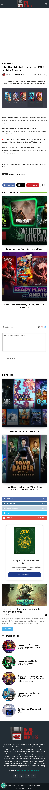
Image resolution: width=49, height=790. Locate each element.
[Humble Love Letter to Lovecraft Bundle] (24, 220)
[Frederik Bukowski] (4, 74)
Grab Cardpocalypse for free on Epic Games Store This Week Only (31, 678)
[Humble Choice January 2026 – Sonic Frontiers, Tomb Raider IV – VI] (24, 459)
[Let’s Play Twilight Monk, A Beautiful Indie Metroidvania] (24, 595)
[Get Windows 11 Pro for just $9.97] (9, 710)
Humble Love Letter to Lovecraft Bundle (24, 249)
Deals (20, 712)
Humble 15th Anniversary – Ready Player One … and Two (25, 306)
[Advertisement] (24, 34)
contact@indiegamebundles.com (28, 770)
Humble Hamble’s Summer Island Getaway (29, 694)
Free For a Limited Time (26, 681)
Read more (8, 629)
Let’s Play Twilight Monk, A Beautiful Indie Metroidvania (21, 610)
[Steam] (27, 776)
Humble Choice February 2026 (24, 431)
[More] (42, 185)
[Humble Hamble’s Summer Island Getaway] (9, 694)
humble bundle (21, 174)
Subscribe (41, 518)
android (11, 174)
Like (44, 499)
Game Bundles (7, 63)
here (13, 167)
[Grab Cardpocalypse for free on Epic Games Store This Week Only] (9, 678)
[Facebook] (15, 776)
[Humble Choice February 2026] (24, 403)
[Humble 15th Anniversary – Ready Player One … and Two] (24, 276)
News (4, 605)
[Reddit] (21, 776)
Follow (42, 503)
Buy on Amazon (24, 575)
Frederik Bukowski (15, 74)
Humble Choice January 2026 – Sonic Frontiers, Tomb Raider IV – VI (24, 488)
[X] (33, 776)
